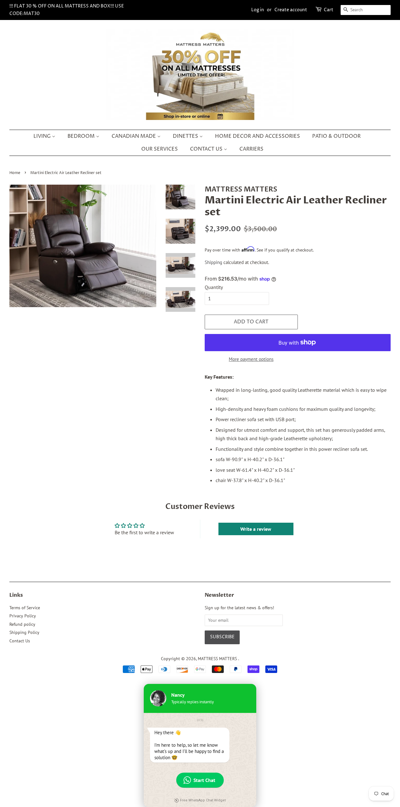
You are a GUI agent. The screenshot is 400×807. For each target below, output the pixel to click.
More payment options (251, 359)
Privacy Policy (22, 616)
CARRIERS (251, 149)
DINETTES (186, 136)
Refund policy (22, 624)
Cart (328, 10)
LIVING (42, 136)
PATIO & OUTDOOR (336, 136)
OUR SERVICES (159, 149)
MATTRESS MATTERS (218, 658)
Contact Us (19, 641)
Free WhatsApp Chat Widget (203, 800)
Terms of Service (24, 607)
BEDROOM (82, 136)
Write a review (255, 529)
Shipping (213, 262)
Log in (257, 10)
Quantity (214, 287)
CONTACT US (207, 149)
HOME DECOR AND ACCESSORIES (257, 136)
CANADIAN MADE (134, 136)
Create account (290, 10)
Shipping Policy (24, 632)
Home (14, 173)
